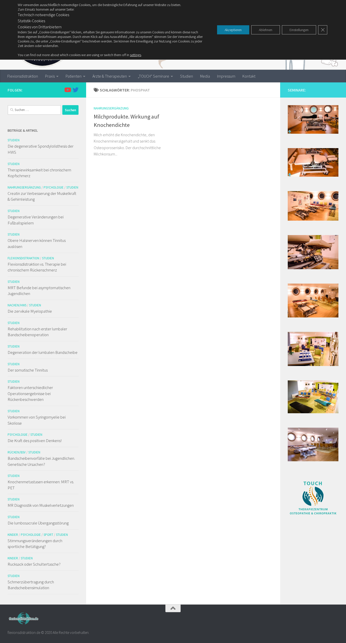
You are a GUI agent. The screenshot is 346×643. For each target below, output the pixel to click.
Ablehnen (265, 30)
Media (205, 76)
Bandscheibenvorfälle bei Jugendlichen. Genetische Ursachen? (41, 461)
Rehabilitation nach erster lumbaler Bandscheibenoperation (37, 332)
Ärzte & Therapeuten (109, 76)
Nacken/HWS (17, 305)
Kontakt (248, 76)
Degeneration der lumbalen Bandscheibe (43, 352)
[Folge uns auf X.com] (75, 90)
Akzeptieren (233, 30)
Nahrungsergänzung (111, 108)
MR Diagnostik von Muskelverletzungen (41, 505)
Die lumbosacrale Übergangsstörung (38, 523)
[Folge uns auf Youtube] (67, 90)
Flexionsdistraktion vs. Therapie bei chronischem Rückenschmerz (37, 267)
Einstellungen (299, 30)
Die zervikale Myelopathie (30, 311)
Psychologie (54, 187)
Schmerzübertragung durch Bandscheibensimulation (31, 585)
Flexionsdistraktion (22, 76)
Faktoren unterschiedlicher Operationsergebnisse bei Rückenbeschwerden (30, 393)
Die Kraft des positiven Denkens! (35, 440)
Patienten (74, 76)
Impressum (226, 76)
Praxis (50, 76)
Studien (186, 76)
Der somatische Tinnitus (28, 370)
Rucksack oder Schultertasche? (34, 564)
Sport (48, 535)
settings (135, 55)
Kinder (13, 535)
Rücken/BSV (17, 452)
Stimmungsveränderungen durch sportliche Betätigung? (35, 543)
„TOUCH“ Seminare (153, 76)
